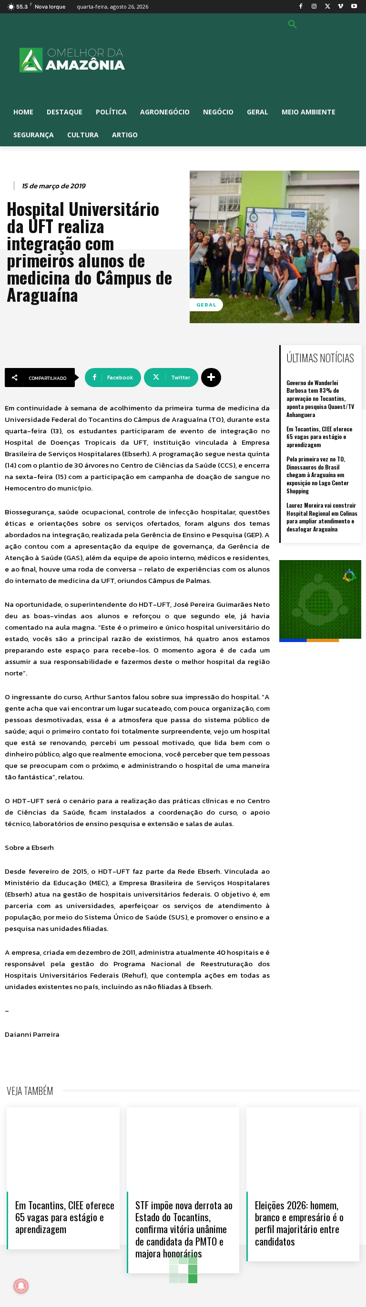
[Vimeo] (340, 6)
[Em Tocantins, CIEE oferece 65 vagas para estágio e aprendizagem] (63, 1149)
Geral (206, 304)
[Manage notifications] (21, 1286)
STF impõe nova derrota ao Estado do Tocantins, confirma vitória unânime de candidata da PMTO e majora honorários (184, 1228)
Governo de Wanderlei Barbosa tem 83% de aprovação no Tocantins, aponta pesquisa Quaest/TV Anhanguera (320, 398)
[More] (211, 377)
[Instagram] (314, 6)
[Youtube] (353, 6)
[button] (292, 24)
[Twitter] (327, 6)
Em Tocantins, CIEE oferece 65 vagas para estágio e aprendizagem (319, 437)
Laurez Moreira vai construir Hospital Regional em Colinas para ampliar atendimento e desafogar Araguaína (321, 517)
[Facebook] (300, 6)
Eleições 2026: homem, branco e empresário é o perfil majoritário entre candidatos (299, 1222)
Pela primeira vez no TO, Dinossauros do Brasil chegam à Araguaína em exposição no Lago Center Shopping (317, 475)
